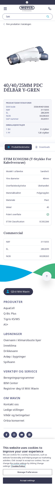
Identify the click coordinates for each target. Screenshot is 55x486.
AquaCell (9, 308)
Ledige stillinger (14, 409)
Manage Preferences (27, 472)
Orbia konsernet (14, 420)
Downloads (44, 147)
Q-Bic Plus (10, 313)
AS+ (6, 324)
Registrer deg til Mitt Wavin (21, 388)
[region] (27, 462)
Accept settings (27, 480)
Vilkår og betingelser (17, 415)
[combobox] (27, 16)
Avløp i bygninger (15, 356)
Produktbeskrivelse (20, 147)
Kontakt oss (11, 404)
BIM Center (11, 383)
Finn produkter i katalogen (18, 24)
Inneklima (10, 345)
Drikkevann (11, 351)
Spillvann (9, 362)
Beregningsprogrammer (19, 377)
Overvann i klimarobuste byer (22, 340)
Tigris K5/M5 (12, 319)
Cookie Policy (18, 466)
